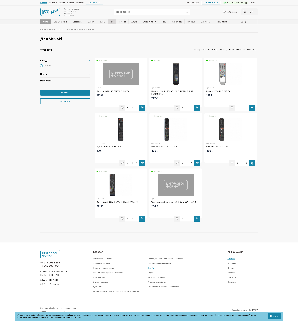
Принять (274, 316)
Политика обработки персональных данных (58, 308)
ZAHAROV (253, 310)
